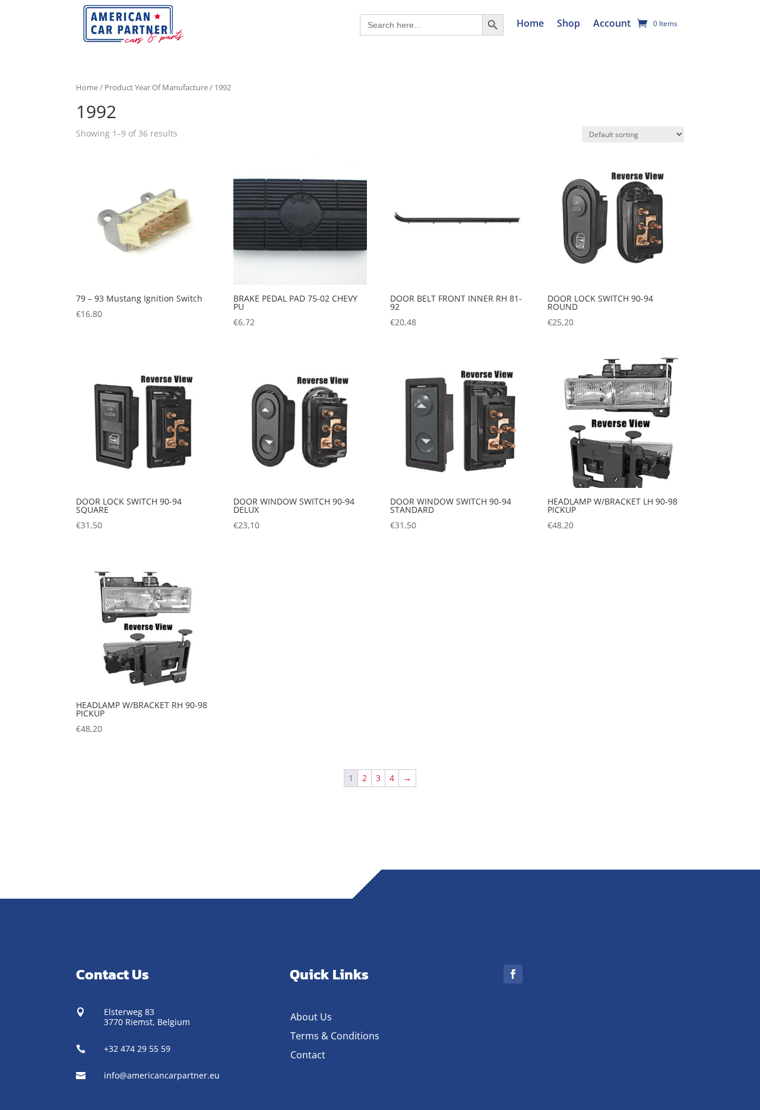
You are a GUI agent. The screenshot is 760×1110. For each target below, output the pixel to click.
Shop (568, 23)
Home (530, 23)
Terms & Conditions (334, 1035)
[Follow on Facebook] (513, 974)
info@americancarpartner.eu (162, 1075)
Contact (307, 1054)
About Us (311, 1016)
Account (612, 23)
